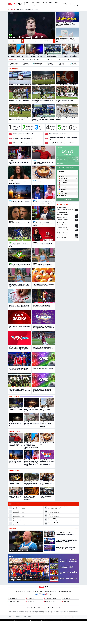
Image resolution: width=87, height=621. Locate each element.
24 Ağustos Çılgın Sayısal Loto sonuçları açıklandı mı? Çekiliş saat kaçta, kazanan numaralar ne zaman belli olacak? (18, 348)
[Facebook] (36, 594)
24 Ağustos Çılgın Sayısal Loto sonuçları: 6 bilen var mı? (41, 128)
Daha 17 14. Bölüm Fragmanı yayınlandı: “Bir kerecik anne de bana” (19, 223)
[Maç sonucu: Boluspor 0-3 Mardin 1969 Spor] (43, 359)
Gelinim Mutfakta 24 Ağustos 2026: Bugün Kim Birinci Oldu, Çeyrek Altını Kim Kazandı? (43, 265)
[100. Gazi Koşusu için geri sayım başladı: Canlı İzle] (54, 566)
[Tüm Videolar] (77, 556)
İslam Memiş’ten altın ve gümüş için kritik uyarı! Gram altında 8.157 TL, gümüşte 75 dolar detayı (75, 128)
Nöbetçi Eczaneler (13, 598)
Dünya (27, 5)
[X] (39, 594)
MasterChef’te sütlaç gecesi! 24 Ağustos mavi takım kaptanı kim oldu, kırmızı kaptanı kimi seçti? (43, 203)
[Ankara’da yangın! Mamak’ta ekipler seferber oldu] (19, 317)
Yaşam (50, 2)
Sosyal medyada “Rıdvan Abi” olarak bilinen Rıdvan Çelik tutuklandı (43, 163)
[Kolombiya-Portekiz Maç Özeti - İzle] (54, 572)
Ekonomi (38, 2)
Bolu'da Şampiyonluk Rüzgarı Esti (57, 133)
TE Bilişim (70, 616)
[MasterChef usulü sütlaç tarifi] (43, 172)
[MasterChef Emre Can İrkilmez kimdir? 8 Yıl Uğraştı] (19, 152)
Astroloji (33, 5)
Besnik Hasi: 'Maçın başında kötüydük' (22, 138)
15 (40, 41)
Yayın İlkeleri (17, 616)
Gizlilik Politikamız (54, 620)
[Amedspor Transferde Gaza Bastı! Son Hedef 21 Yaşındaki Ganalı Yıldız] (19, 255)
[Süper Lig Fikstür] (77, 204)
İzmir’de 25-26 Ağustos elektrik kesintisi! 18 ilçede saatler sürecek (19, 202)
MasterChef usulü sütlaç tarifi (39, 182)
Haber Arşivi (66, 601)
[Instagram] (41, 594)
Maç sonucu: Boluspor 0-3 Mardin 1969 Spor (43, 368)
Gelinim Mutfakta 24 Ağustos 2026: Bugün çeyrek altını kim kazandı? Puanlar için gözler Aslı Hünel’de (19, 285)
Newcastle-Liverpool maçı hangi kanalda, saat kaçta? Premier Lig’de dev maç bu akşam (42, 390)
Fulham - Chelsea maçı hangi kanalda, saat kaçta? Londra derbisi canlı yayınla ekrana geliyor (19, 245)
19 (49, 41)
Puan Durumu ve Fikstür (14, 601)
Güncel (27, 2)
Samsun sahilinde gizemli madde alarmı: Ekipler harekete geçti (37, 59)
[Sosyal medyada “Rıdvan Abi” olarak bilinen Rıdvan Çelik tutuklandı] (43, 152)
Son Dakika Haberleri (49, 601)
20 (51, 41)
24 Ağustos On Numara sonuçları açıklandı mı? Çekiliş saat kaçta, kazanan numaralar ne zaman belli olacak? (43, 327)
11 (31, 41)
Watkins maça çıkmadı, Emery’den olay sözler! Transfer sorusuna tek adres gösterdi (43, 348)
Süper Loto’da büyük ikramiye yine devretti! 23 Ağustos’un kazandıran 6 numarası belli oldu (19, 307)
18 (47, 41)
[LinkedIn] (43, 594)
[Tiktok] (48, 594)
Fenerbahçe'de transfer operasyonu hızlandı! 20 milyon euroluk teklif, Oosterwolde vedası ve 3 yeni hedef (29, 128)
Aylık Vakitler (60, 163)
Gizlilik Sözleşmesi (27, 616)
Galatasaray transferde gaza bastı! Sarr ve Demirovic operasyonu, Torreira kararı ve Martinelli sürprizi (64, 128)
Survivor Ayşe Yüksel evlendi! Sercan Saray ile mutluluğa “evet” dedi (19, 182)
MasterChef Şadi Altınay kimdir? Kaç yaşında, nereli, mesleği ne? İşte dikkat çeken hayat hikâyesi (43, 224)
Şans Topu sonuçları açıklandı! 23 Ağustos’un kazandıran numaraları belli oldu (53, 128)
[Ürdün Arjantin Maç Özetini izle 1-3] (54, 579)
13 (36, 41)
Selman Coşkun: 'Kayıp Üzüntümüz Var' (23, 133)
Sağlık (56, 2)
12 (33, 41)
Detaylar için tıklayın (67, 199)
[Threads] (51, 594)
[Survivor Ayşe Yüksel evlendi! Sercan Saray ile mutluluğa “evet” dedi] (19, 172)
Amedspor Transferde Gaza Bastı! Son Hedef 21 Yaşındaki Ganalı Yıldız (19, 265)
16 (42, 41)
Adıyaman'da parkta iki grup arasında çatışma (28, 9)
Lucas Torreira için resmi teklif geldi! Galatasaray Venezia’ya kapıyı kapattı (41, 306)
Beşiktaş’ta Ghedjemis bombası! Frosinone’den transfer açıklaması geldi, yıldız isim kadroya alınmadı (19, 390)
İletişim (10, 616)
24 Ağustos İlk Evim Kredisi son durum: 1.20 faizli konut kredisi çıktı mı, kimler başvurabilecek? (17, 128)
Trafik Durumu (67, 598)
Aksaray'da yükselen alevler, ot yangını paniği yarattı (62, 142)
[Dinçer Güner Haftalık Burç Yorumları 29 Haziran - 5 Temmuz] (49, 540)
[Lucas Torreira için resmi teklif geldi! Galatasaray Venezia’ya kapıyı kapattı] (43, 296)
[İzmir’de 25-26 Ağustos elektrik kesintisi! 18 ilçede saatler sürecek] (19, 192)
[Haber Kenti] (16, 4)
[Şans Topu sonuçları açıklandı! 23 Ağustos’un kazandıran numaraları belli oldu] (43, 275)
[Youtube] (46, 594)
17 (45, 41)
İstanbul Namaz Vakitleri (51, 598)
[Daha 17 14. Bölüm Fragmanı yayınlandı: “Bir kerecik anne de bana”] (19, 213)
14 (38, 41)
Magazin (45, 2)
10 (29, 41)
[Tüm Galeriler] (77, 528)
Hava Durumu (31, 598)
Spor (33, 2)
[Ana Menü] (77, 5)
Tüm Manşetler (31, 601)
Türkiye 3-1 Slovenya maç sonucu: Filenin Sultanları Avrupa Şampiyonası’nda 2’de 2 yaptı (18, 369)
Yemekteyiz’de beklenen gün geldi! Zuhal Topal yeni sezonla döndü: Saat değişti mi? (42, 244)
